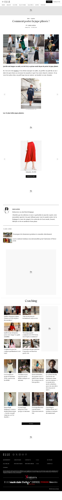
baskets (16, 71)
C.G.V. (37, 463)
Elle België (6, 463)
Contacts (28, 460)
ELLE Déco (30, 5)
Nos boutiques (18, 463)
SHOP (49, 1)
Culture (15, 5)
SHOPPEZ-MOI (31, 176)
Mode (3, 5)
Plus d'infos (24, 472)
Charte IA (49, 463)
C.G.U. (37, 460)
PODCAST (43, 5)
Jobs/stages (17, 460)
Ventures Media (29, 463)
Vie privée (49, 460)
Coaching (31, 301)
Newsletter (56, 1)
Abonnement (6, 460)
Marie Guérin (32, 25)
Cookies (5, 467)
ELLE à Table (22, 5)
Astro (37, 5)
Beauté (9, 5)
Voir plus (31, 423)
